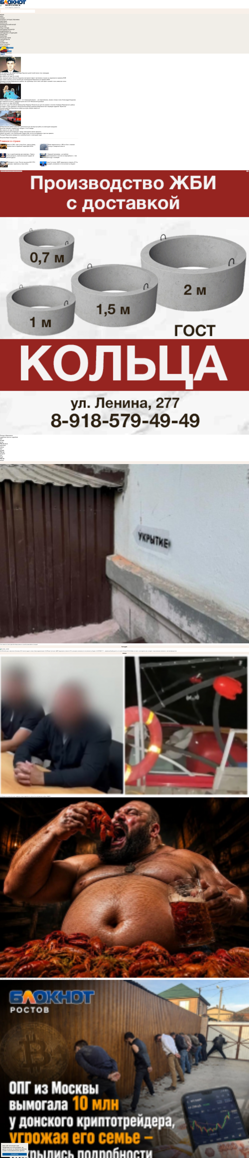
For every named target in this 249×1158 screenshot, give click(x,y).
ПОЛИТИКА (3, 36)
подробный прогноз (5, 437)
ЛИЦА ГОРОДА (4, 28)
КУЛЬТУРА (3, 26)
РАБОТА (10, 48)
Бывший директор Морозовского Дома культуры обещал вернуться (20, 108)
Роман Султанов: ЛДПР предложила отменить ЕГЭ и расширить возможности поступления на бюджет (71, 651)
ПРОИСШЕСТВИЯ (5, 38)
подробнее (15, 437)
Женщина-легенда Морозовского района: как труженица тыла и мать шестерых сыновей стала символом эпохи (33, 81)
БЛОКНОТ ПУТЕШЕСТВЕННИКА (10, 19)
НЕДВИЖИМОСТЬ (5, 31)
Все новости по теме (6, 76)
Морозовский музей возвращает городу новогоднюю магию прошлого (20, 131)
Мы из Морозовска (5, 83)
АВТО (1, 16)
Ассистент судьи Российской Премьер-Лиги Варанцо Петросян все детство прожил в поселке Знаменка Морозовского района (37, 105)
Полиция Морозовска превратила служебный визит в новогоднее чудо (21, 135)
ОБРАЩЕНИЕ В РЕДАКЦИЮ (8, 33)
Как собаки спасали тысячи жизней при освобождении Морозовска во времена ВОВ (25, 79)
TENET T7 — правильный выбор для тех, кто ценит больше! (113, 651)
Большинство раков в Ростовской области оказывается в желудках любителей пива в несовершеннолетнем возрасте (30, 978)
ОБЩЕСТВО (3, 34)
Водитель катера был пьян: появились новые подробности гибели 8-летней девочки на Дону (24, 796)
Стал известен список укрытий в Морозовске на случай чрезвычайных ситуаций (19, 644)
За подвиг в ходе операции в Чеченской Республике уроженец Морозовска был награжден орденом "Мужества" (33, 106)
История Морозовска (6, 56)
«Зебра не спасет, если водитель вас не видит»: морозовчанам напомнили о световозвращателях (153, 651)
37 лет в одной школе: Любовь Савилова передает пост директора (80, 978)
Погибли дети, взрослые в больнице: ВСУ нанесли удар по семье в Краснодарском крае (24, 651)
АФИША (2, 18)
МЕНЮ (2, 14)
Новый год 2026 (4, 110)
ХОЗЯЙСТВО (4, 43)
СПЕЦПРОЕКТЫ (5, 39)
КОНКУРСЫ (3, 23)
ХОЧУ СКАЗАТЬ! (5, 44)
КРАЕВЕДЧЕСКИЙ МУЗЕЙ (8, 24)
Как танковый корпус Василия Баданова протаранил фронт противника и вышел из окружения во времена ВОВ (33, 78)
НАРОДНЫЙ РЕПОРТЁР (7, 29)
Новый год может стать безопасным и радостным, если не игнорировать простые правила (26, 133)
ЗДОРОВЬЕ (3, 21)
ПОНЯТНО (14, 1154)
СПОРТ (2, 41)
